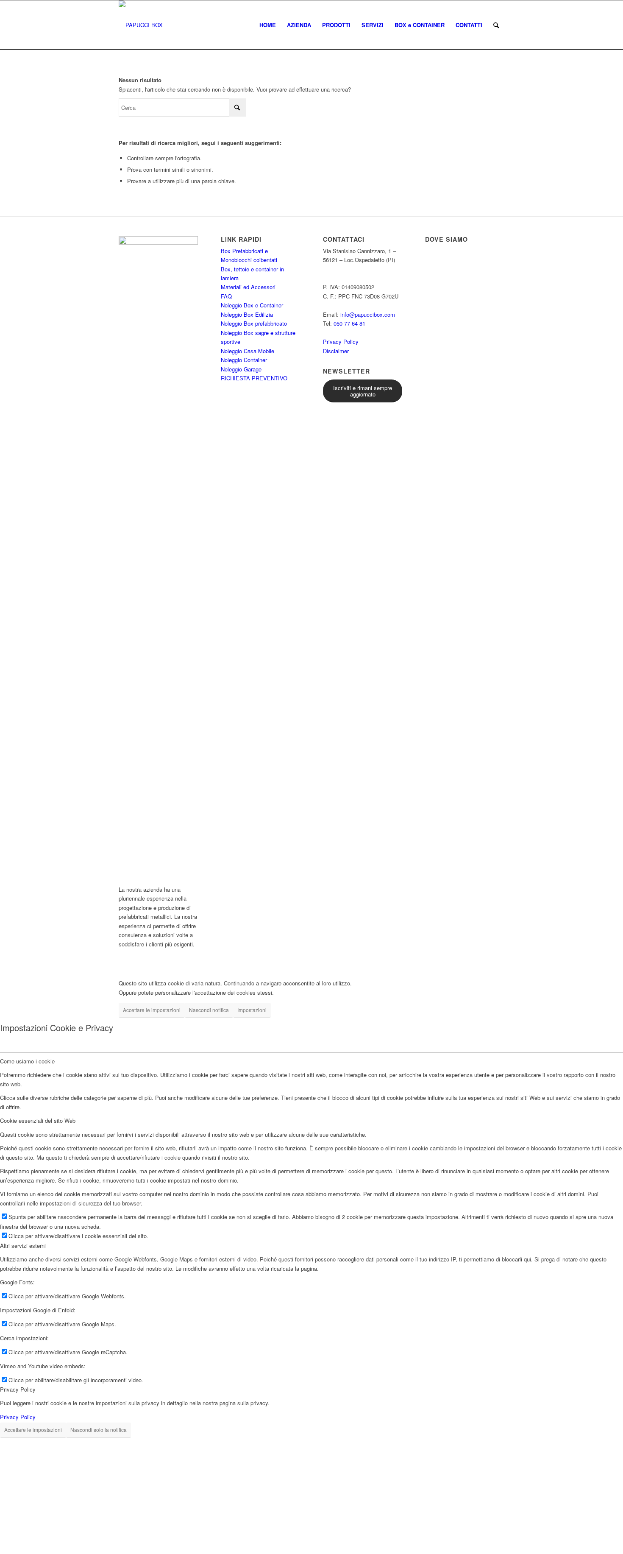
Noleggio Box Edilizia (247, 314)
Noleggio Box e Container (252, 305)
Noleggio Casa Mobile (247, 351)
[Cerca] (496, 25)
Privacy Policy (341, 342)
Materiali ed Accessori (248, 287)
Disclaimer (336, 351)
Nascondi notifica (209, 1009)
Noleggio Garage (241, 369)
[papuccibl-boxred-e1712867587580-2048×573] (141, 25)
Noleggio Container (244, 360)
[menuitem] (267, 25)
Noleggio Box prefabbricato (254, 323)
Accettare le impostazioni (152, 1009)
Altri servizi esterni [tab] (23, 1246)
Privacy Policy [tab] (18, 1389)
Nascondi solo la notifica (98, 1429)
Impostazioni (252, 1009)
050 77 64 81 (349, 323)
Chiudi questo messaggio (174, 1545)
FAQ (226, 296)
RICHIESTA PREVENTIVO (254, 378)
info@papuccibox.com (367, 314)
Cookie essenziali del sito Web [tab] (37, 1120)
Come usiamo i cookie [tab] (27, 1061)
